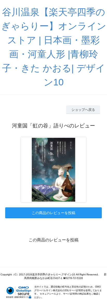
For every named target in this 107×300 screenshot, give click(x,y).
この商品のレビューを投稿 (53, 213)
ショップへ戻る (83, 110)
